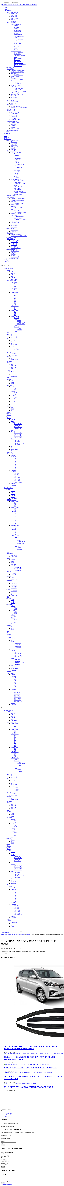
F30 (15, 301)
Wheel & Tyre (11, 110)
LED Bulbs (14, 87)
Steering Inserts (18, 66)
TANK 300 (14, 355)
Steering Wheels (18, 63)
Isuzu (8, 362)
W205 (15, 394)
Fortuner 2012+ (18, 434)
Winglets (16, 49)
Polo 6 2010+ (17, 477)
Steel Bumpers (14, 18)
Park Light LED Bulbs (17, 94)
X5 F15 (19, 328)
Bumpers (16, 28)
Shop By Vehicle (8, 268)
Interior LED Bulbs (16, 85)
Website (3, 1163)
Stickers (13, 127)
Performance (10, 100)
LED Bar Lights (15, 92)
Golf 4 (15, 462)
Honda (9, 356)
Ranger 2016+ (18, 349)
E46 (15, 297)
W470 (15, 403)
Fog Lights (13, 73)
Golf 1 (15, 458)
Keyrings (13, 125)
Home (5, 7)
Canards (16, 40)
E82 (15, 283)
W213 (15, 397)
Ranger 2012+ (18, 347)
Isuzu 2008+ (14, 364)
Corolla (13, 422)
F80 (15, 309)
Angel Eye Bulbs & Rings (17, 70)
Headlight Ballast (18, 79)
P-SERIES (13, 353)
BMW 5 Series (14, 310)
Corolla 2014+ (18, 427)
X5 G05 (19, 330)
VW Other (13, 485)
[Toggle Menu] (1, 707)
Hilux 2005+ (17, 440)
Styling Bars (14, 16)
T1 (11, 373)
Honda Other (14, 359)
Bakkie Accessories (12, 12)
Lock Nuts (13, 118)
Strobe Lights (14, 97)
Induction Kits (14, 101)
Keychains (13, 124)
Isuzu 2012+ (14, 365)
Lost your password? (6, 1184)
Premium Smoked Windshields (19, 107)
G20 (15, 303)
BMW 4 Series (14, 306)
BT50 (12, 380)
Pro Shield (10, 104)
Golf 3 (15, 461)
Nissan (9, 406)
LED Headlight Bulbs (20, 91)
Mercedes (9, 385)
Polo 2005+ (17, 474)
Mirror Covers (18, 43)
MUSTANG (14, 344)
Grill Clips (20, 39)
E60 (15, 312)
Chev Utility (14, 336)
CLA (12, 404)
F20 (15, 285)
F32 (15, 307)
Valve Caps (14, 115)
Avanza (13, 419)
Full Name (4, 1156)
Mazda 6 (13, 383)
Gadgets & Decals (12, 121)
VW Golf (13, 456)
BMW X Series (15, 316)
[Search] (21, 931)
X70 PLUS (14, 376)
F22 (15, 289)
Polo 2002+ (17, 473)
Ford (8, 339)
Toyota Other (14, 449)
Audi (8, 270)
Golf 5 (15, 464)
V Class (13, 398)
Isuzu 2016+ (14, 367)
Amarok (13, 455)
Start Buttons (17, 61)
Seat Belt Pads (18, 58)
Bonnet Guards (11, 67)
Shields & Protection (12, 109)
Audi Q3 (13, 276)
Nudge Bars (14, 13)
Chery (9, 333)
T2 (11, 374)
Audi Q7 (13, 277)
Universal (9, 452)
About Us (6, 9)
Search (2, 931)
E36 (15, 295)
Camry (12, 421)
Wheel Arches (14, 113)
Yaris (12, 448)
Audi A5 (13, 274)
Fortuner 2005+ (18, 433)
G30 (15, 315)
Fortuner (13, 431)
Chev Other (14, 337)
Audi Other (14, 279)
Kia (8, 377)
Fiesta (12, 341)
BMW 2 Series (14, 288)
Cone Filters (14, 103)
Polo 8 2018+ (17, 480)
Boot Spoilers (17, 30)
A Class (13, 386)
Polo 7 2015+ (17, 479)
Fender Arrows (18, 34)
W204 (15, 392)
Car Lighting (10, 69)
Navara (12, 407)
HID (12, 81)
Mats (15, 57)
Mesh (15, 48)
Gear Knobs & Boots (19, 55)
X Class (13, 401)
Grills (15, 37)
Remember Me (6, 1181)
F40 (15, 286)
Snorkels (13, 19)
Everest (13, 340)
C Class (13, 391)
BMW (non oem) (11, 280)
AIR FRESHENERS (19, 52)
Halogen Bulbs (15, 76)
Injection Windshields (16, 106)
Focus (12, 343)
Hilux (12, 439)
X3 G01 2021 (21, 324)
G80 (15, 304)
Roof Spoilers (17, 31)
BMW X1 (16, 318)
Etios (12, 430)
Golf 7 (15, 467)
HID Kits (16, 82)
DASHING (14, 371)
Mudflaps (16, 46)
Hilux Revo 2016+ (19, 443)
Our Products (7, 10)
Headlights (13, 78)
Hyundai (9, 361)
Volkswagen (10, 453)
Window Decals (15, 128)
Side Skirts (17, 42)
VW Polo (13, 471)
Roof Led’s (14, 15)
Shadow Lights (15, 95)
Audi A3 (13, 271)
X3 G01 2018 (21, 322)
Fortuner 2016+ (18, 436)
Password (3, 1165)
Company (3, 1161)
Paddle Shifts (17, 54)
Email (2, 1159)
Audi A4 (13, 273)
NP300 (12, 410)
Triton (8, 416)
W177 (15, 389)
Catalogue (6, 131)
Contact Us (7, 133)
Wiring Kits (14, 98)
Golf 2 (15, 459)
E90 (15, 298)
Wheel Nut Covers (15, 119)
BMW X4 (16, 325)
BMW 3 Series (14, 292)
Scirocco (13, 483)
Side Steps (13, 21)
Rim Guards (14, 116)
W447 (15, 400)
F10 (15, 313)
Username (3, 1158)
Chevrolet (9, 334)
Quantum (13, 450)
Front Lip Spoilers (19, 36)
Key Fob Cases (15, 122)
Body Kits (16, 27)
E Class (13, 395)
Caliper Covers (15, 112)
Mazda (9, 379)
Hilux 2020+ (17, 445)
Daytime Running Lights (17, 72)
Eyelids (16, 33)
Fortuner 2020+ (18, 437)
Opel (8, 412)
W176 (15, 388)
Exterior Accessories (16, 24)
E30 (15, 294)
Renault (9, 413)
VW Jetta (13, 470)
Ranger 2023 (17, 350)
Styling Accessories (12, 130)
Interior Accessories (16, 51)
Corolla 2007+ (18, 425)
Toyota (9, 418)
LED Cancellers (18, 89)
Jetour (8, 370)
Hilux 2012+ (17, 442)
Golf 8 (15, 468)
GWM (9, 352)
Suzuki (9, 415)
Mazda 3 (13, 382)
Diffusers (16, 45)
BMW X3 (16, 319)
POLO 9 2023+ (18, 482)
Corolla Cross (17, 428)
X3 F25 (19, 321)
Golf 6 (15, 465)
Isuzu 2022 (13, 368)
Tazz (12, 446)
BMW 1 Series (14, 282)
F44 (15, 291)
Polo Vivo (16, 476)
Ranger (12, 346)
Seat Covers (17, 60)
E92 (15, 300)
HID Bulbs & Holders (20, 84)
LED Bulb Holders (19, 88)
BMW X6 (16, 331)
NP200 (12, 409)
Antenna (16, 25)
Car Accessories (11, 22)
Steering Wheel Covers (20, 64)
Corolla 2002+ (18, 424)
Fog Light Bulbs (18, 75)
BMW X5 (16, 327)
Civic (12, 358)
